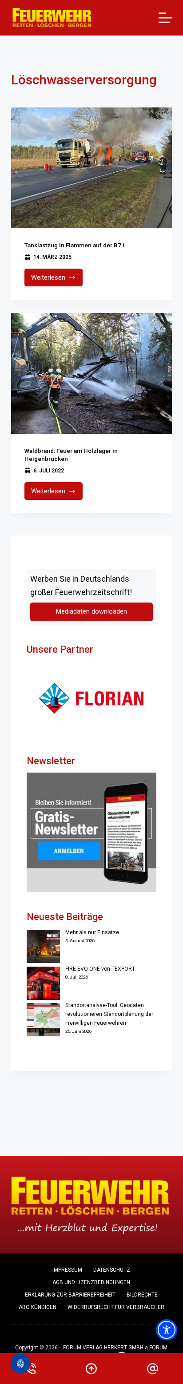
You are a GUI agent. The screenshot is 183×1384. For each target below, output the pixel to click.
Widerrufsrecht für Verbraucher (116, 1307)
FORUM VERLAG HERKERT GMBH (103, 1347)
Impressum (67, 1270)
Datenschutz (111, 1270)
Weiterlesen (57, 280)
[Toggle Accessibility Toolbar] (166, 1330)
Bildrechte (142, 1295)
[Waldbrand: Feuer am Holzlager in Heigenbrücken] (91, 373)
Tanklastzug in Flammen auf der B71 (74, 245)
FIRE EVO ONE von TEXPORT (100, 969)
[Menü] (165, 17)
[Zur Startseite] (52, 18)
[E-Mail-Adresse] (152, 1368)
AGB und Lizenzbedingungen (91, 1282)
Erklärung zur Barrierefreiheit (70, 1295)
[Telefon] (30, 1368)
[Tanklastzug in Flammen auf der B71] (91, 167)
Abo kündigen (37, 1307)
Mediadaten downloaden (91, 611)
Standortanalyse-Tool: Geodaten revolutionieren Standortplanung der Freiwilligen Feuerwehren (109, 1014)
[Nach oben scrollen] (91, 1368)
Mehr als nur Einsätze (92, 932)
